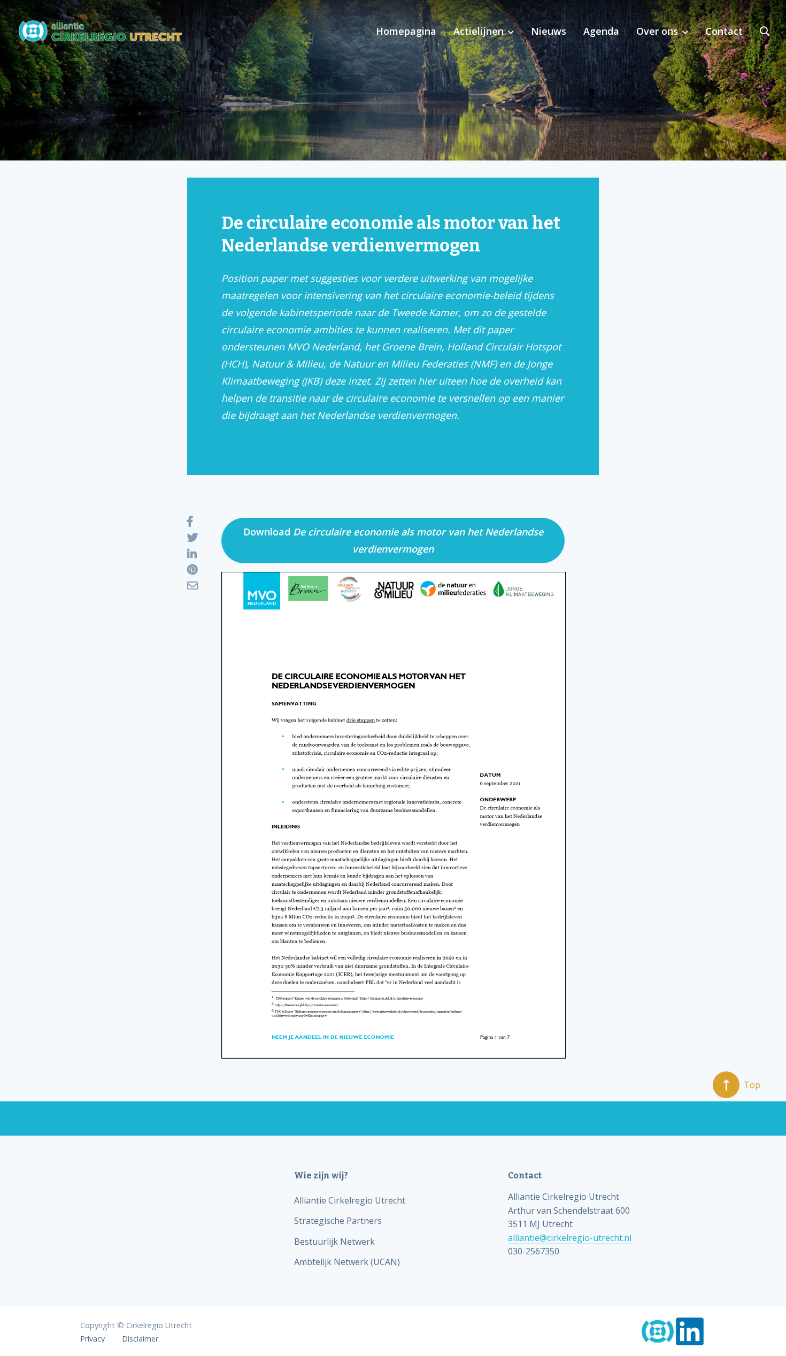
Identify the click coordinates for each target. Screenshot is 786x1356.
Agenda (601, 31)
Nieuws (548, 31)
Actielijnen (478, 31)
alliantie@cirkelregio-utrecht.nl (569, 1238)
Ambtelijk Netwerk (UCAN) (347, 1262)
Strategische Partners (338, 1221)
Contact (724, 31)
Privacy (92, 1339)
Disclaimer (140, 1339)
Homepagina (406, 31)
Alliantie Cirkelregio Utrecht (349, 1200)
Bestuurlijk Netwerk (334, 1241)
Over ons (657, 31)
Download (393, 540)
